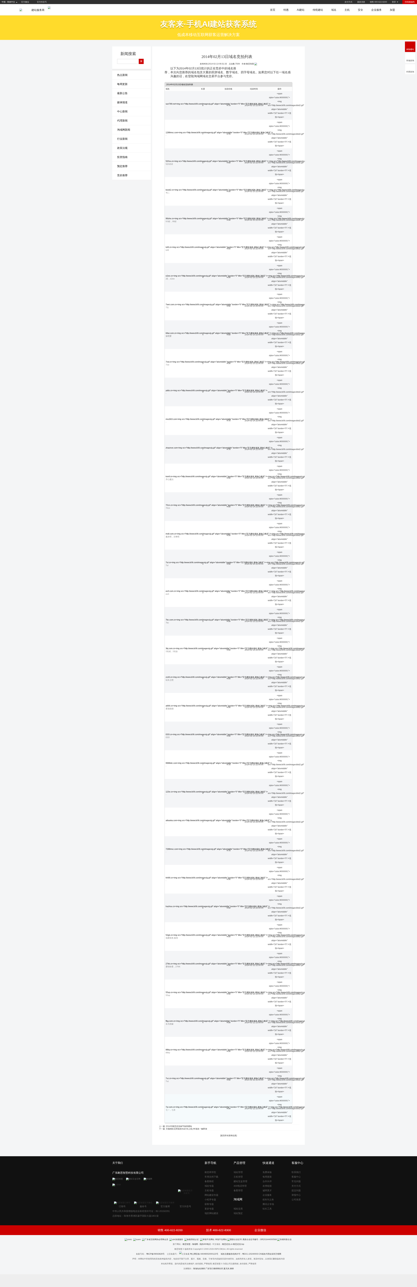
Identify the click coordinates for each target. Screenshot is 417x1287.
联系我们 (296, 1172)
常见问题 (296, 1181)
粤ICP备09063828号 (155, 1254)
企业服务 (376, 9)
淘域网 (195, 1244)
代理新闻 (122, 120)
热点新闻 (122, 75)
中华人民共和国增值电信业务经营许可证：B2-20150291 (141, 1211)
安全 (360, 9)
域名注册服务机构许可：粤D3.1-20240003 (239, 1254)
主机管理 (238, 1176)
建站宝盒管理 (240, 1181)
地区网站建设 (211, 1213)
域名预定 (238, 1213)
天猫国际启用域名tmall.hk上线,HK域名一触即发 (186, 1129)
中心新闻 (122, 111)
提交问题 (296, 1190)
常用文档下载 (211, 1176)
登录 (394, 2)
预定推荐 (122, 166)
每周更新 (122, 84)
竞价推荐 (122, 175)
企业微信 (260, 1230)
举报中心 (296, 1195)
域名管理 (238, 1172)
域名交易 (238, 1208)
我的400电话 (205, 1244)
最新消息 (361, 2)
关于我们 (117, 1162)
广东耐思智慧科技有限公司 (128, 1172)
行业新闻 (122, 138)
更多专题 (209, 1208)
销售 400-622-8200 (378, 2)
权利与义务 (268, 1199)
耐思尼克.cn (227, 1244)
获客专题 (209, 1204)
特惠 (286, 9)
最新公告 (122, 93)
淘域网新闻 (123, 129)
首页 (272, 9)
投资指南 (122, 157)
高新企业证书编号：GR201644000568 (260, 1239)
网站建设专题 (211, 1195)
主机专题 (209, 1190)
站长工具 (267, 1208)
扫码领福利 (410, 2)
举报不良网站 (221, 1239)
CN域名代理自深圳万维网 (270, 1254)
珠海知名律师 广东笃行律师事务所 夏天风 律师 (213, 1268)
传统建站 (318, 9)
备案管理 (238, 1190)
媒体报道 (122, 102)
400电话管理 (240, 1186)
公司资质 (296, 1199)
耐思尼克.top (238, 1244)
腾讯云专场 (268, 1204)
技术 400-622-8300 (218, 1230)
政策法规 (122, 148)
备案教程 (209, 1181)
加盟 (392, 9)
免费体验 (267, 1172)
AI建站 (300, 9)
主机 (347, 9)
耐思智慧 (186, 1244)
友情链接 (267, 1186)
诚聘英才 (267, 1190)
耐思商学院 (210, 1172)
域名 (333, 9)
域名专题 (209, 1186)
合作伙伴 (267, 1181)
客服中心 (296, 1176)
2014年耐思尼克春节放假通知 (179, 1126)
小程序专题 (210, 1199)
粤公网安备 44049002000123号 (205, 1254)
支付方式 (348, 2)
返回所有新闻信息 (228, 1135)
